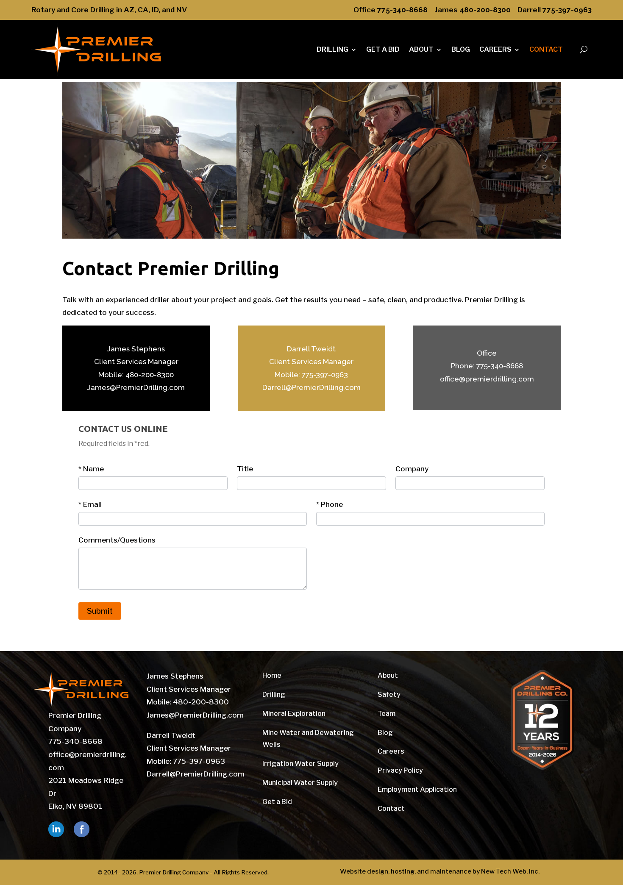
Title (245, 469)
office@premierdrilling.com (487, 379)
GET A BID (383, 49)
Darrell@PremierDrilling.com (311, 387)
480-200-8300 (485, 10)
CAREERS (495, 49)
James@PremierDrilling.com (136, 387)
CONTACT (546, 49)
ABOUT (421, 49)
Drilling (273, 694)
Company (411, 469)
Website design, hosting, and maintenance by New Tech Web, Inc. (440, 871)
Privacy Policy (400, 770)
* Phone (329, 504)
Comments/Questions (117, 540)
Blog (385, 733)
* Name (91, 469)
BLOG (460, 49)
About (388, 675)
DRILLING (332, 49)
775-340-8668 (402, 10)
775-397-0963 (567, 10)
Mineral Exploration (293, 714)
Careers (391, 751)
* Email (90, 504)
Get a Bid (277, 802)
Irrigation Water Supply (300, 764)
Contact (391, 808)
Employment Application (417, 789)
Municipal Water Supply (300, 783)
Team (386, 714)
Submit (100, 611)
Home (271, 675)
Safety (389, 694)
